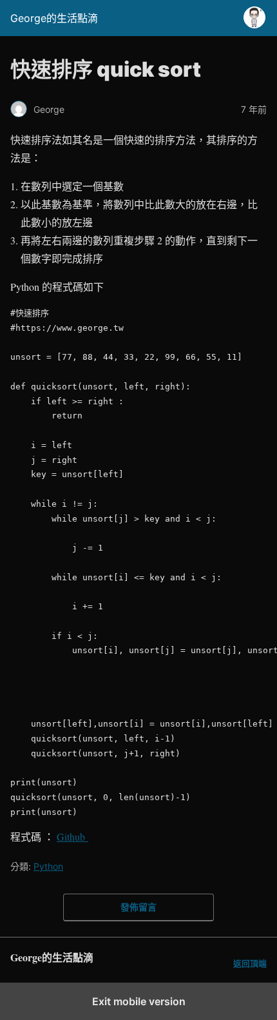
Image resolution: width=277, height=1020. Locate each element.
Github (72, 836)
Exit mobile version (139, 1001)
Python (48, 866)
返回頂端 (250, 963)
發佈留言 (138, 906)
